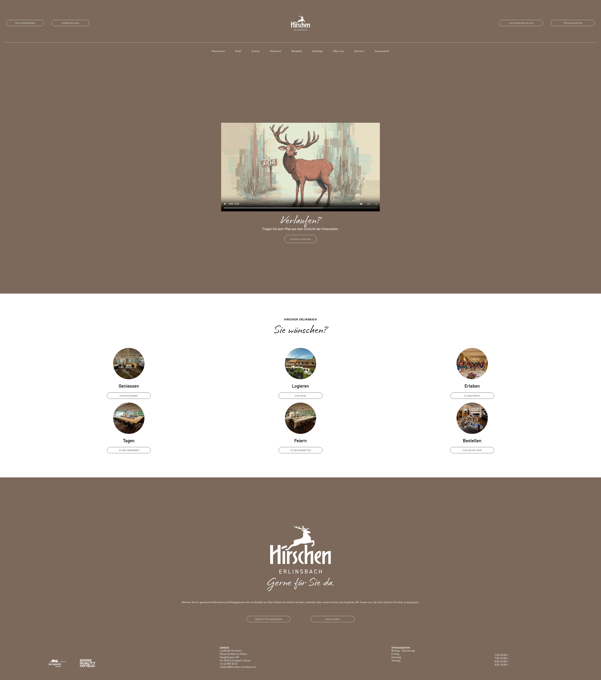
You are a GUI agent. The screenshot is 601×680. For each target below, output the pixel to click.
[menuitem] (218, 51)
